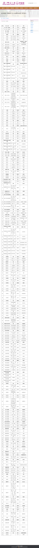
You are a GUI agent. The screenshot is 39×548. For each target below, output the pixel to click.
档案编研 (21, 8)
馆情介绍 (7, 8)
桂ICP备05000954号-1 (15, 546)
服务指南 (12, 8)
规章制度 (17, 8)
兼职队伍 (7, 18)
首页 (3, 8)
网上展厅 (26, 8)
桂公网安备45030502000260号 (23, 546)
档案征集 (30, 8)
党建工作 (35, 8)
